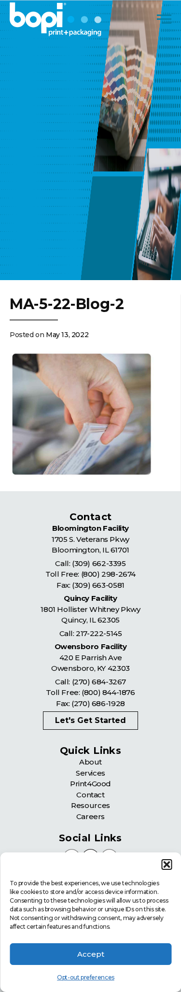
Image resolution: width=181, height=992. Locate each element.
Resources (90, 805)
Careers (90, 816)
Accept (90, 954)
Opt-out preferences (85, 977)
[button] (166, 864)
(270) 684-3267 (99, 681)
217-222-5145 (99, 633)
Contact (90, 794)
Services (90, 773)
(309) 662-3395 (98, 563)
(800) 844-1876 (108, 692)
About (90, 761)
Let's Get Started (90, 720)
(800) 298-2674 (108, 574)
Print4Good (90, 783)
